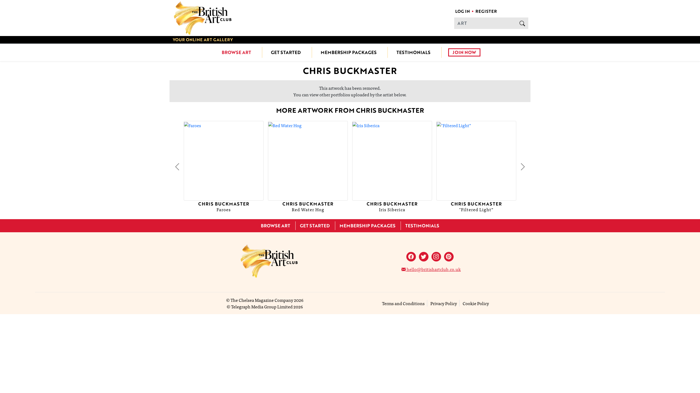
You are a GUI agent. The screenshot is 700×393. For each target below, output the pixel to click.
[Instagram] (436, 256)
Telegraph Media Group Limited (262, 306)
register (486, 11)
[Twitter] (423, 256)
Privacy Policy (443, 303)
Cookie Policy (476, 303)
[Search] (522, 23)
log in (462, 11)
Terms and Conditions (403, 303)
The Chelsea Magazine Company (262, 299)
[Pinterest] (449, 256)
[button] (177, 167)
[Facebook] (411, 256)
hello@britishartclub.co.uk (433, 269)
